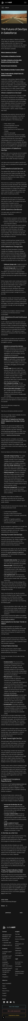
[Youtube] (10, 1002)
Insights (17, 931)
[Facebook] (7, 1002)
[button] (25, 2)
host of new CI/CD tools (10, 431)
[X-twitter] (14, 1002)
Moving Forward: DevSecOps (9, 66)
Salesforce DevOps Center (13, 435)
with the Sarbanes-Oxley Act (19, 784)
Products (4, 948)
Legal (16, 959)
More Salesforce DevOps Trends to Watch (12, 69)
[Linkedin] (4, 1002)
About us (4, 980)
